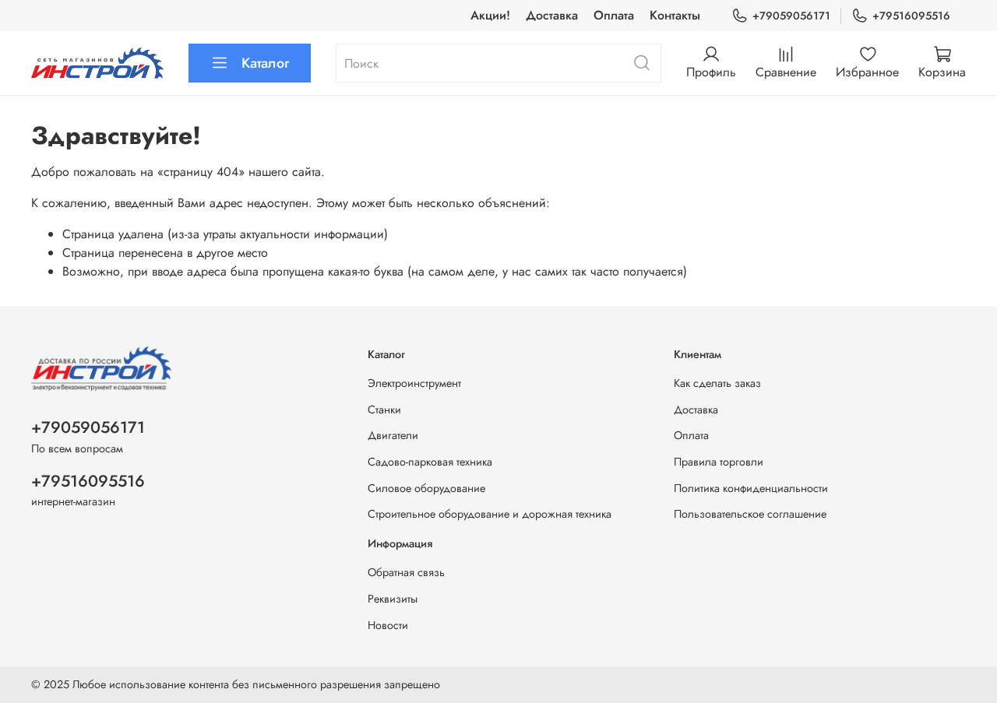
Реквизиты (392, 598)
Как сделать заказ (717, 383)
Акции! (490, 15)
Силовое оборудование (426, 488)
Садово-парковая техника (430, 461)
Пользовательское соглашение (750, 514)
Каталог (265, 63)
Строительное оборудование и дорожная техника (489, 514)
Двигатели (393, 435)
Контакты (675, 15)
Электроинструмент (414, 383)
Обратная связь (406, 572)
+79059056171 (791, 15)
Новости (388, 625)
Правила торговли (718, 461)
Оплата (614, 15)
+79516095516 (911, 15)
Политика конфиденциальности (751, 488)
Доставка (552, 15)
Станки (384, 409)
